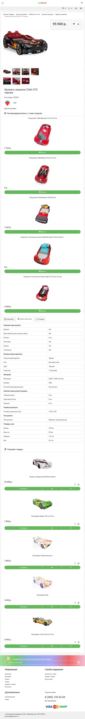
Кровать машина (61, 14)
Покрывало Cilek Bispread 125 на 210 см (42, 118)
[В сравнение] (78, 24)
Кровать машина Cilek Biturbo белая (43, 477)
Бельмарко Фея (42, 595)
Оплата (7, 679)
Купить (43, 152)
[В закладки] (74, 24)
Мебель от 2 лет (34, 14)
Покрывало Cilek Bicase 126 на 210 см (42, 158)
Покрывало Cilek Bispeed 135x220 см (42, 197)
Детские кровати (47, 14)
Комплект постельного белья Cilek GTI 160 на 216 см (43, 277)
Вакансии (8, 674)
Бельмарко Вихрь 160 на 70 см (42, 516)
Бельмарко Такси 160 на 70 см (42, 634)
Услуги (7, 682)
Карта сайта (49, 679)
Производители (10, 697)
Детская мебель (21, 14)
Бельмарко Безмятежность (43, 555)
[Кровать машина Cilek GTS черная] (25, 43)
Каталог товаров (8, 14)
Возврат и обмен (10, 684)
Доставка (8, 676)
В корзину (23, 489)
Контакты (8, 687)
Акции (7, 699)
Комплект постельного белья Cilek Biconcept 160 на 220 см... (42, 237)
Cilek (14, 103)
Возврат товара (50, 676)
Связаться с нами (50, 674)
